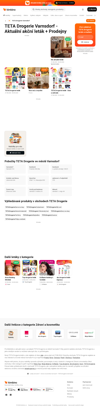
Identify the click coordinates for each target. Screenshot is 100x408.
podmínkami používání (84, 50)
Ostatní (81, 15)
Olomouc (68, 358)
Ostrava (57, 358)
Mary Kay (37, 364)
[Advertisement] (26, 50)
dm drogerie (74, 364)
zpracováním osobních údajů (85, 51)
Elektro (26, 15)
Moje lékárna (46, 364)
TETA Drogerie (89, 364)
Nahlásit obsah (72, 391)
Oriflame (55, 364)
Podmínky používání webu (59, 405)
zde (42, 355)
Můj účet (93, 9)
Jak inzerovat (87, 385)
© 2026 (21, 405)
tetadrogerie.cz (30, 368)
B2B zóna (86, 388)
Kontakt (70, 388)
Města (69, 394)
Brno (51, 358)
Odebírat (91, 20)
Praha (46, 358)
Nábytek (45, 15)
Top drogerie (64, 364)
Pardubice (76, 358)
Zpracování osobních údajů (76, 405)
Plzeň (63, 358)
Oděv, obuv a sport (57, 15)
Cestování (89, 15)
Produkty (70, 397)
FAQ (68, 385)
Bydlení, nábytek (35, 15)
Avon (81, 364)
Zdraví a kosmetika (71, 15)
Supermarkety (16, 15)
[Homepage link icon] (28, 373)
